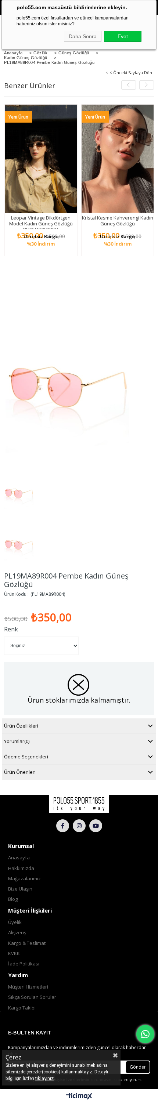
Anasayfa (19, 857)
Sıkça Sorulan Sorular (32, 997)
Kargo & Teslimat (27, 943)
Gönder (138, 1067)
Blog (13, 899)
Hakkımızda (21, 868)
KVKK (14, 953)
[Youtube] (95, 825)
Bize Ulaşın (20, 888)
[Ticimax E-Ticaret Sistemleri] (79, 1096)
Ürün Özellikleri (21, 725)
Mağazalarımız (24, 878)
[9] (79, 804)
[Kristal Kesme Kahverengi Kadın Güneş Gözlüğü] (118, 159)
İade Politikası (23, 963)
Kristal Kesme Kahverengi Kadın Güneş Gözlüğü (117, 220)
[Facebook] (62, 825)
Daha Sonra (83, 36)
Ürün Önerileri (20, 772)
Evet (123, 36)
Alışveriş (17, 932)
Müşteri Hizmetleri (28, 986)
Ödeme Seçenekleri (26, 756)
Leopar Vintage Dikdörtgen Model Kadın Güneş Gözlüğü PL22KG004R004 (41, 223)
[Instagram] (79, 825)
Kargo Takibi (22, 1007)
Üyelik (15, 922)
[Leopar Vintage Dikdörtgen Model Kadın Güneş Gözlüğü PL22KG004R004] (41, 159)
